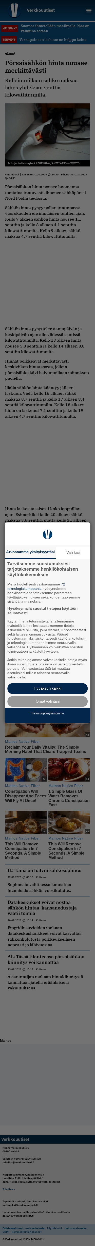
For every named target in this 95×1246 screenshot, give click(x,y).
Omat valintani (48, 701)
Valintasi (73, 552)
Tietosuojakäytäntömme (47, 713)
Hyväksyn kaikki (47, 688)
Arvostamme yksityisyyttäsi (30, 552)
